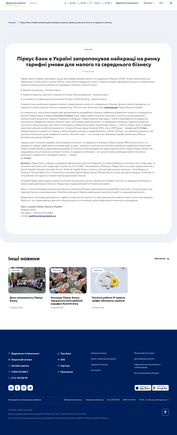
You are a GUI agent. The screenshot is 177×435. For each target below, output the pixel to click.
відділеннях (111, 107)
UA (160, 3)
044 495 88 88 (113, 400)
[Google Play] (160, 388)
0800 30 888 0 (129, 400)
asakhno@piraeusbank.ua (42, 215)
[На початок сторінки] (165, 412)
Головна (11, 22)
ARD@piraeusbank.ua (73, 400)
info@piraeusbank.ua (94, 400)
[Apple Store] (143, 388)
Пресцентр (159, 258)
